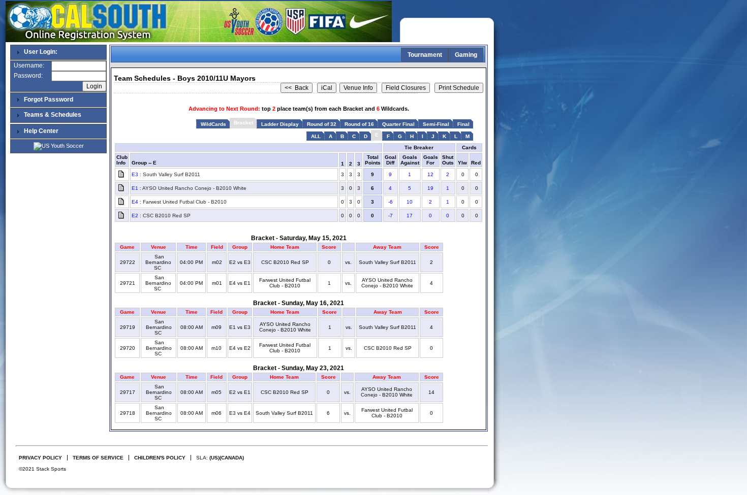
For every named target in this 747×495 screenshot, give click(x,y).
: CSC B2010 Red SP (161, 215)
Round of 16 (359, 124)
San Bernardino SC (158, 262)
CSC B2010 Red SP (285, 262)
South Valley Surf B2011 (387, 262)
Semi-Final (436, 124)
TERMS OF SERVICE (98, 457)
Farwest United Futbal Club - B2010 (284, 282)
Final (463, 124)
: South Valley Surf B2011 (166, 174)
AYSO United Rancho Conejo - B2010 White (387, 282)
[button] (468, 464)
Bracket (243, 122)
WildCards (213, 124)
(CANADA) (232, 457)
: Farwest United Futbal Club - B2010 (179, 202)
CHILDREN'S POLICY (159, 457)
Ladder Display (280, 124)
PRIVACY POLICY (40, 457)
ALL (316, 136)
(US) (214, 457)
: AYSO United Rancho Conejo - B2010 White (189, 188)
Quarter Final (398, 124)
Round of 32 (321, 124)
